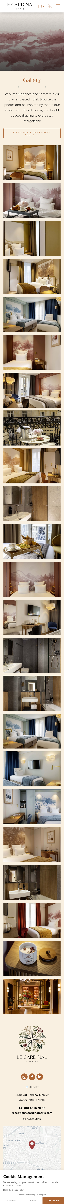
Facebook (32, 1076)
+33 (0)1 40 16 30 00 (50, 6)
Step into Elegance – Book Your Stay (32, 133)
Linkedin (39, 1076)
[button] (32, 1144)
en (40, 6)
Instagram (24, 1076)
